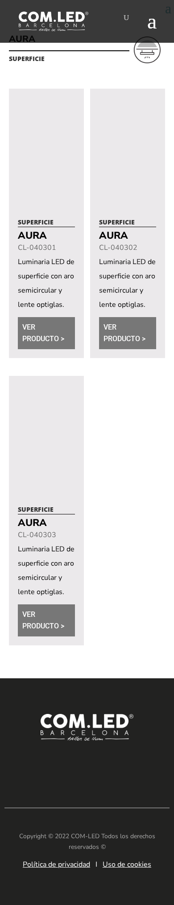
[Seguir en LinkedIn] (46, 765)
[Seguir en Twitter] (127, 765)
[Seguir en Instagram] (100, 765)
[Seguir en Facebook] (73, 765)
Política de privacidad (56, 864)
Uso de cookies (127, 864)
